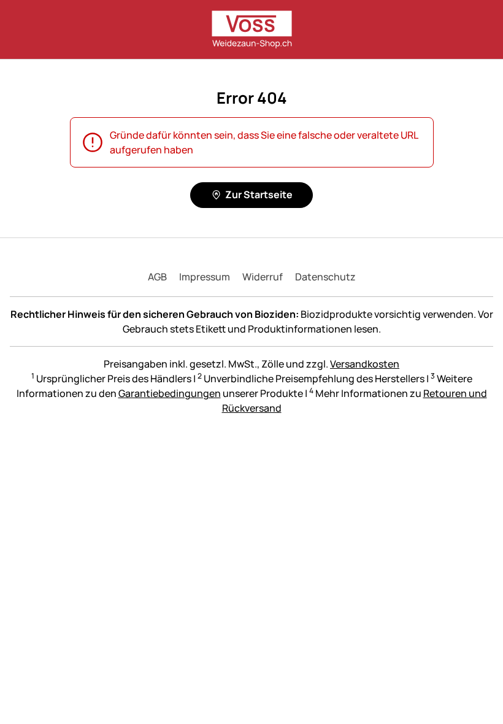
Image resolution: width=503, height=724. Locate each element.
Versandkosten (364, 364)
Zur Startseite (259, 194)
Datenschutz (325, 276)
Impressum (204, 276)
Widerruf (262, 276)
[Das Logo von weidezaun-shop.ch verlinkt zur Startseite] (252, 29)
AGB (157, 276)
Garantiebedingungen (169, 393)
